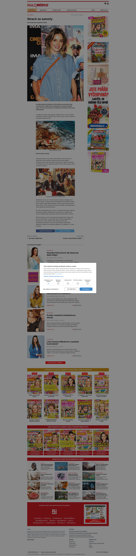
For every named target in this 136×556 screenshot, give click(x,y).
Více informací (58, 274)
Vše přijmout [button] (86, 289)
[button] (68, 276)
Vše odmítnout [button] (71, 289)
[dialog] (68, 278)
